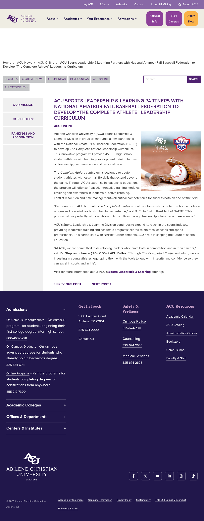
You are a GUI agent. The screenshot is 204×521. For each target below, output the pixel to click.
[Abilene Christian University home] (21, 19)
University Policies (68, 508)
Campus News (79, 79)
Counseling (131, 338)
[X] (145, 476)
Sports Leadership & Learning (129, 272)
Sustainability (143, 500)
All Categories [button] (15, 87)
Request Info (155, 18)
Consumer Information (100, 500)
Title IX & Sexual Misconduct (170, 500)
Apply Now (191, 18)
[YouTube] (157, 476)
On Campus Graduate (21, 347)
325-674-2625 (132, 363)
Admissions (126, 19)
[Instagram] (181, 476)
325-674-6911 (15, 365)
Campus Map (175, 350)
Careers (139, 4)
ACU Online (101, 79)
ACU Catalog (175, 325)
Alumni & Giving (161, 4)
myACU (88, 4)
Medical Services (136, 356)
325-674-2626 (132, 345)
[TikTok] (193, 476)
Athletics (121, 4)
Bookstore (173, 342)
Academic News (32, 79)
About (51, 19)
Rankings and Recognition (23, 135)
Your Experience (98, 19)
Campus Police (134, 321)
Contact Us (86, 339)
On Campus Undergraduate (25, 320)
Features (11, 79)
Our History (23, 119)
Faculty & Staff (176, 358)
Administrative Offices (181, 333)
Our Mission (23, 105)
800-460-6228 (16, 338)
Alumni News (57, 79)
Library (104, 4)
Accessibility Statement (70, 500)
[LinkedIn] (169, 476)
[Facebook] (133, 476)
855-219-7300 (16, 392)
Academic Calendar (180, 317)
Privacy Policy (124, 500)
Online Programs (17, 373)
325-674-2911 (132, 328)
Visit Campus (174, 18)
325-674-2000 (88, 330)
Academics (71, 19)
